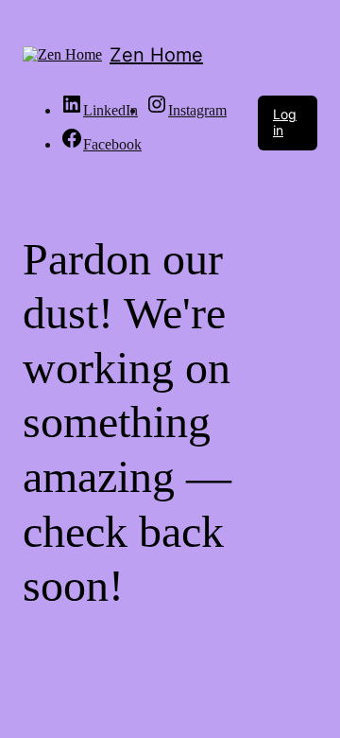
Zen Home (156, 55)
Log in (285, 122)
